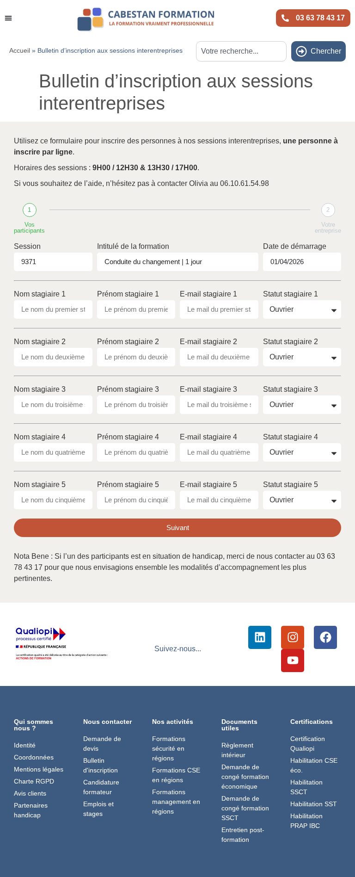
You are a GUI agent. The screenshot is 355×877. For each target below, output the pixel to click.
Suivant (177, 527)
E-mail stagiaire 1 (208, 294)
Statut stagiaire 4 (290, 437)
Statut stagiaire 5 (290, 484)
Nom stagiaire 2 (40, 342)
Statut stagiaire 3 (290, 389)
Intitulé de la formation (133, 246)
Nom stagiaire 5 (40, 484)
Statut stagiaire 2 (290, 342)
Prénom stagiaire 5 (128, 484)
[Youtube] (292, 660)
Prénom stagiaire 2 (128, 342)
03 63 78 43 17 (320, 18)
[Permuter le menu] (8, 18)
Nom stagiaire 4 (40, 437)
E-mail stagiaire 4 (208, 437)
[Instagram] (292, 637)
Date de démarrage (294, 246)
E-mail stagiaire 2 (208, 342)
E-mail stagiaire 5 (208, 484)
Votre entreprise (328, 228)
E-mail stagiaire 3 (208, 389)
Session (27, 246)
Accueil (19, 50)
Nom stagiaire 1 (40, 294)
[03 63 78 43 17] (285, 18)
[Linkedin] (259, 637)
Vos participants (29, 228)
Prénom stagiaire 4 (128, 437)
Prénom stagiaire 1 (128, 294)
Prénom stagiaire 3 (128, 389)
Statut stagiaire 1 (290, 294)
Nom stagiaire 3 (40, 389)
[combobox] (241, 51)
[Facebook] (325, 637)
